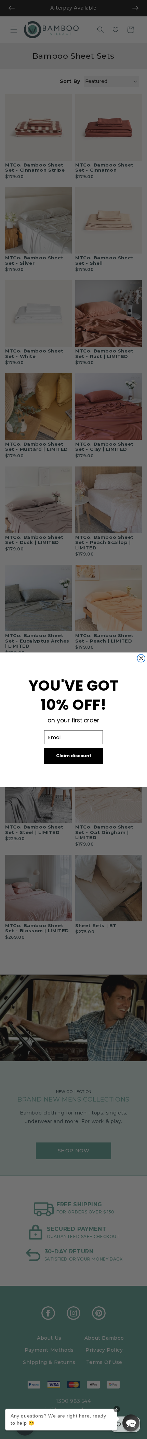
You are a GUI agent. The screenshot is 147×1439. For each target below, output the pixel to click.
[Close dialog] (141, 658)
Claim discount (73, 755)
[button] (130, 1422)
